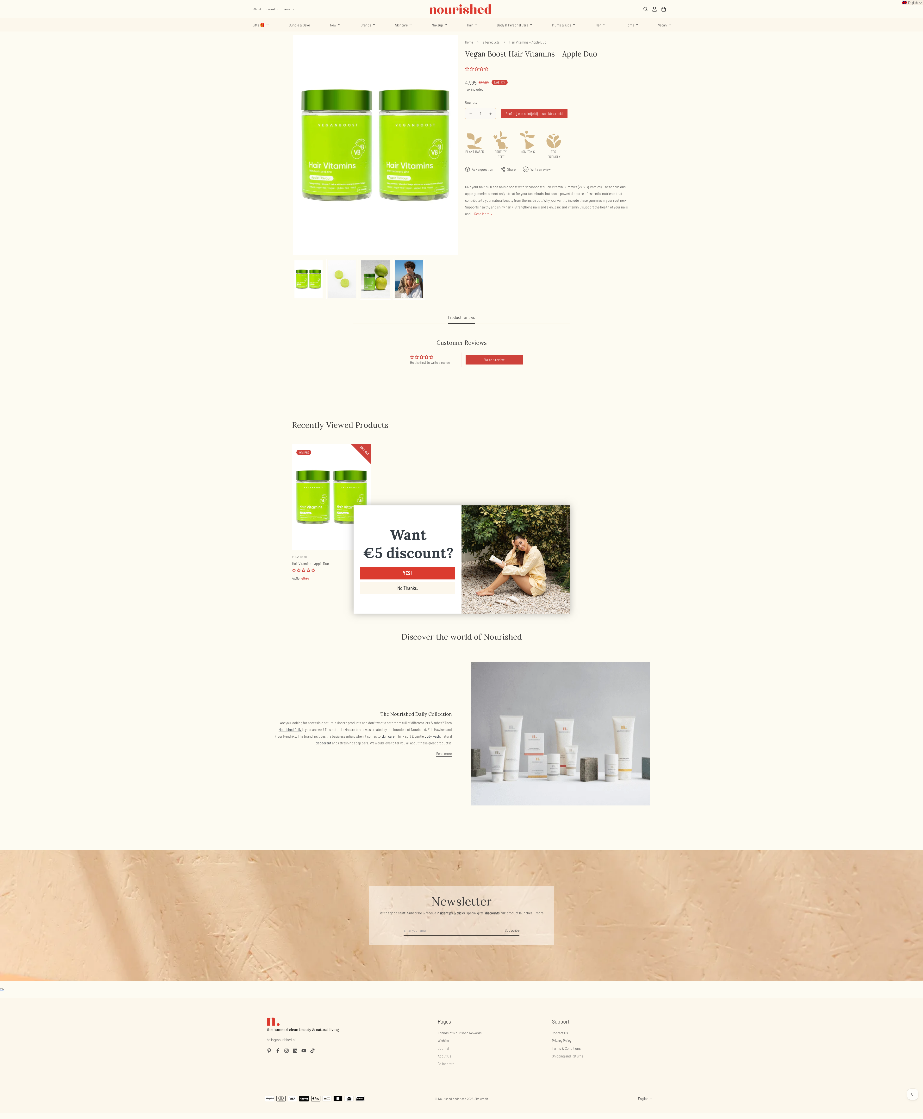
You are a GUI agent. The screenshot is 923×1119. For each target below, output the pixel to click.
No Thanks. (407, 588)
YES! (407, 573)
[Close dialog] (563, 511)
